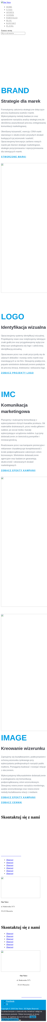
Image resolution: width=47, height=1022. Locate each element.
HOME (9, 7)
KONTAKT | (17, 997)
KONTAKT (11, 23)
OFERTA (10, 12)
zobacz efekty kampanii (18, 470)
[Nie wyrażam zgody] (20, 1020)
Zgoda (33, 1017)
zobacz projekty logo (17, 373)
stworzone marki (13, 157)
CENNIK (10, 15)
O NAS (9, 10)
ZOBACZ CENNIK (11, 802)
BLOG (9, 21)
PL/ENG (10, 26)
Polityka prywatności (10, 1020)
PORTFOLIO (11, 18)
